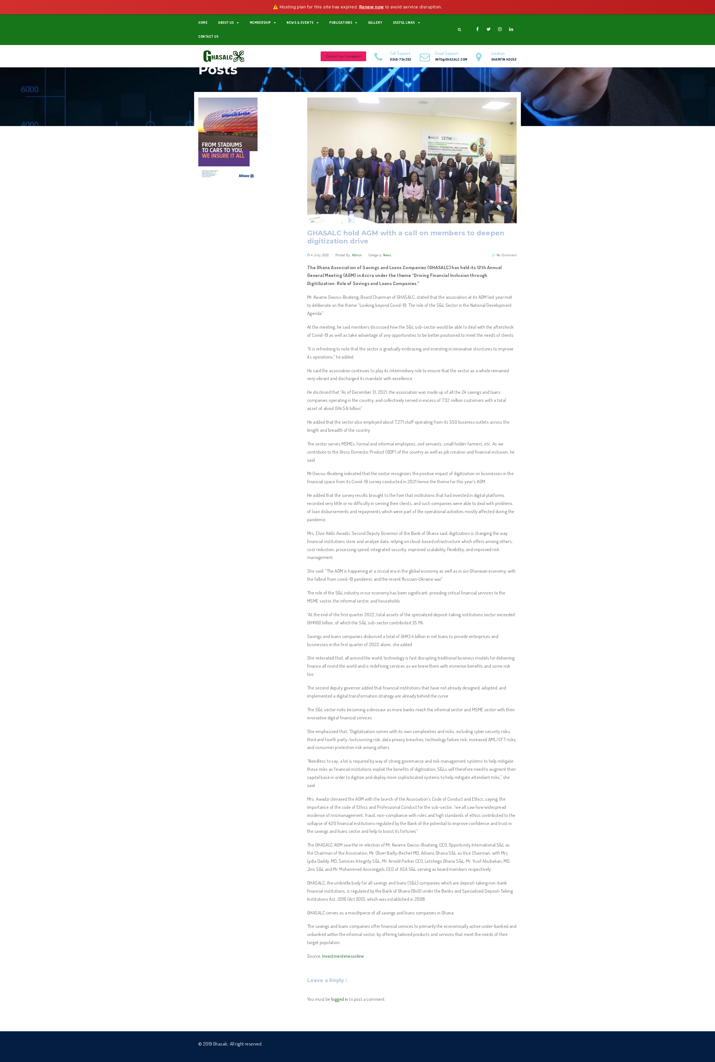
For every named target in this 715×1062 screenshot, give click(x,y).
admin (357, 255)
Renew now (371, 7)
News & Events (300, 22)
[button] (459, 29)
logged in (339, 999)
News (387, 255)
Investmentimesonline (343, 956)
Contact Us (208, 36)
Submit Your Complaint (343, 56)
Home (203, 22)
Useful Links (404, 22)
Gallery (375, 22)
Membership (260, 22)
